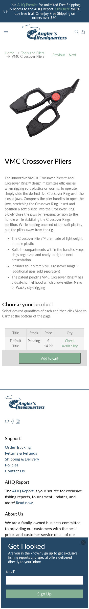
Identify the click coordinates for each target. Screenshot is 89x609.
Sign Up (44, 594)
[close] (83, 542)
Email (10, 571)
